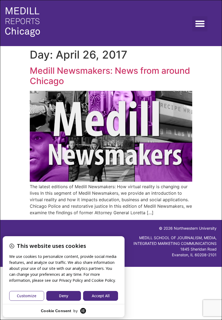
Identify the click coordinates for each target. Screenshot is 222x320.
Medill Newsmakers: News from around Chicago (110, 75)
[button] (199, 23)
